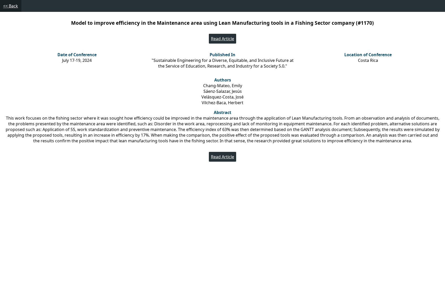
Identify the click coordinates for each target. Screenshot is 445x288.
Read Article (222, 39)
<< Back (10, 6)
